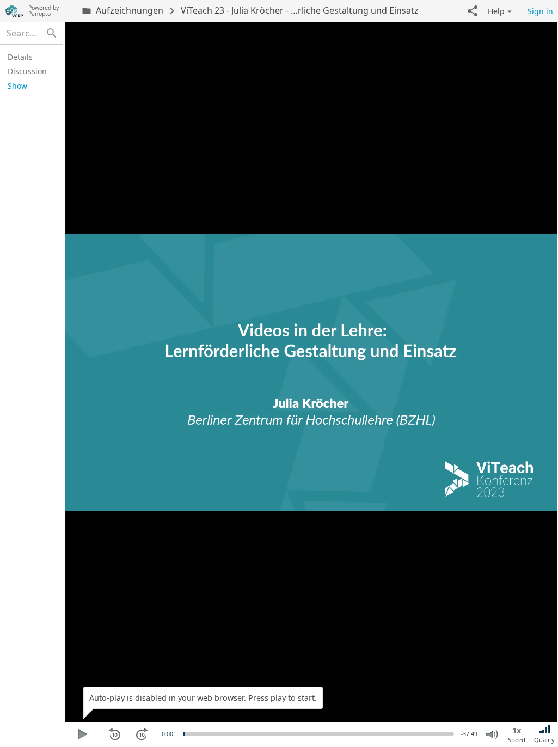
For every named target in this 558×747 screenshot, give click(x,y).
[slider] (184, 734)
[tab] (29, 57)
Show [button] (17, 86)
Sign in (540, 11)
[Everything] (14, 11)
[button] (472, 11)
